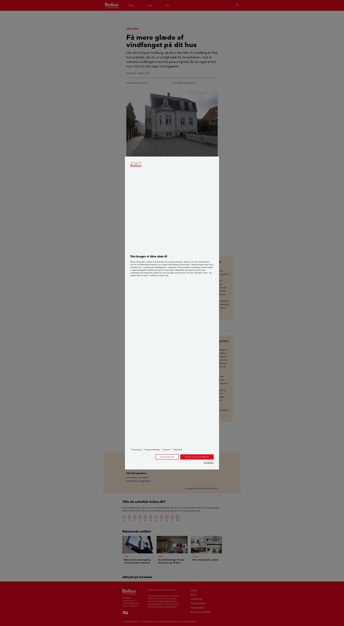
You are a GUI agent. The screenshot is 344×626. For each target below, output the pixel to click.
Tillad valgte (167, 457)
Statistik (167, 449)
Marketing (177, 449)
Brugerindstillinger (152, 449)
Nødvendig (136, 449)
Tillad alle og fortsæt (197, 457)
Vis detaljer (209, 462)
